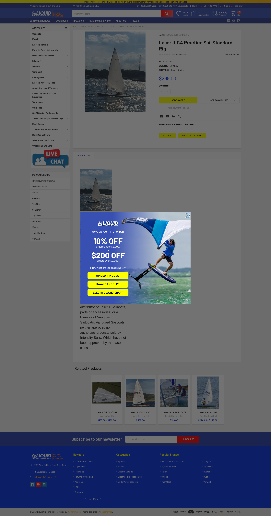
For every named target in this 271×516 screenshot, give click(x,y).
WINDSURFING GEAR (108, 275)
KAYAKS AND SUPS (108, 284)
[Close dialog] (187, 215)
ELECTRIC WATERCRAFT (108, 292)
